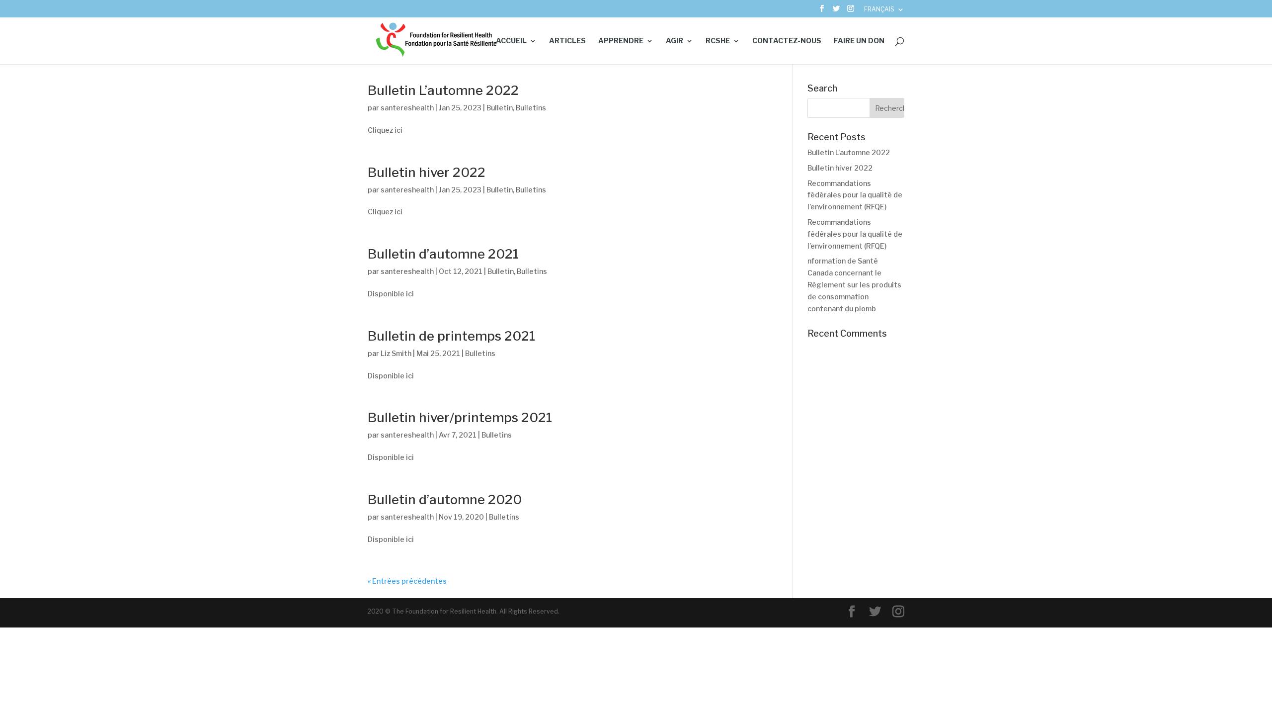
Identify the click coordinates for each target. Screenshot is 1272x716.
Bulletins (531, 107)
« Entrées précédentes (407, 581)
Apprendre (620, 41)
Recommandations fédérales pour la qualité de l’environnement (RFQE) (854, 195)
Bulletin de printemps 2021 (451, 336)
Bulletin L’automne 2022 (443, 90)
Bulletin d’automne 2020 (445, 499)
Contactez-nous (786, 41)
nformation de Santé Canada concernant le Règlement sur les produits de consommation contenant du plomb (854, 284)
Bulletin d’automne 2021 (443, 254)
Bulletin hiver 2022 (426, 172)
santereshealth (407, 107)
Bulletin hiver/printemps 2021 (460, 417)
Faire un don (859, 41)
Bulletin (499, 107)
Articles (567, 41)
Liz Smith (396, 353)
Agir (674, 41)
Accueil (511, 41)
